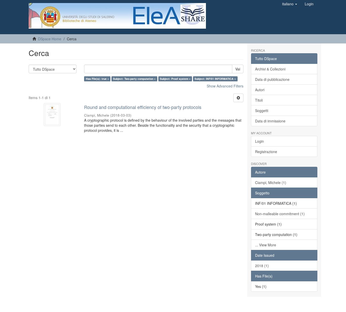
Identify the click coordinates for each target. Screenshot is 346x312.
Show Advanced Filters (225, 85)
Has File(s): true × (97, 79)
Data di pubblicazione (272, 79)
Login (259, 141)
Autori (259, 89)
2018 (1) (262, 265)
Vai (237, 68)
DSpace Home (49, 38)
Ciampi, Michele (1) (270, 182)
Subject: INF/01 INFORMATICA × (215, 79)
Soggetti (261, 110)
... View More (265, 244)
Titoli (259, 100)
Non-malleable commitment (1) (280, 213)
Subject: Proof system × (175, 79)
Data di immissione (270, 120)
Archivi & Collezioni (270, 68)
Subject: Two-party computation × (134, 79)
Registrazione (266, 151)
